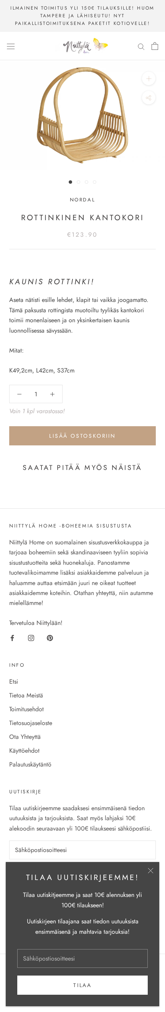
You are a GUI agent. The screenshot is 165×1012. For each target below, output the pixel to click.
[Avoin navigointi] (11, 46)
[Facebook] (12, 638)
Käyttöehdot (24, 750)
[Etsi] (141, 46)
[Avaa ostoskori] (155, 46)
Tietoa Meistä (26, 695)
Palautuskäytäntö (30, 764)
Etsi (13, 681)
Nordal (83, 199)
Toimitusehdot (26, 709)
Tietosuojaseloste (30, 723)
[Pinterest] (50, 638)
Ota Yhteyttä (25, 736)
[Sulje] (150, 871)
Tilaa (82, 985)
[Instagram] (31, 638)
